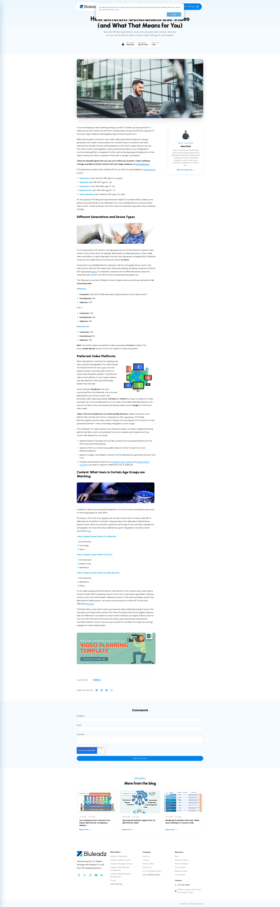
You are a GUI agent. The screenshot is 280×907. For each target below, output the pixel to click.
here (89, 531)
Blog (176, 856)
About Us (146, 856)
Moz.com (89, 604)
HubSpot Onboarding (118, 856)
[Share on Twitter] (102, 690)
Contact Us (147, 867)
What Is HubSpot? (182, 864)
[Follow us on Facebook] (79, 875)
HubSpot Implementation (120, 860)
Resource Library (181, 860)
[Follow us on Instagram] (90, 875)
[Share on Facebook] (107, 690)
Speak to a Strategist (188, 6)
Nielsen (94, 272)
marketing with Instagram (122, 462)
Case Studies (180, 867)
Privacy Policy (115, 10)
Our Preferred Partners (152, 871)
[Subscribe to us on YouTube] (96, 875)
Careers (146, 860)
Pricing (113, 880)
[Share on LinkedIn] (96, 690)
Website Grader (181, 871)
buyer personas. (143, 164)
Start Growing (116, 884)
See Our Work (148, 864)
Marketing (96, 679)
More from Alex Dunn (184, 170)
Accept (174, 14)
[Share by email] (112, 690)
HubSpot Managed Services (121, 864)
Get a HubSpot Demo (151, 875)
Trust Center (180, 875)
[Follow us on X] (84, 875)
